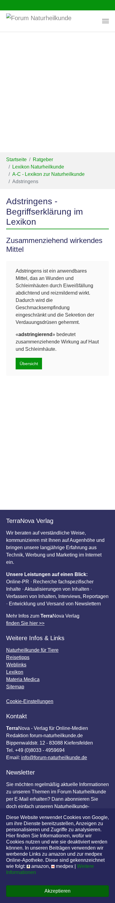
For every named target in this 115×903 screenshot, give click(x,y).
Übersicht (29, 363)
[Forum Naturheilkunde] (48, 21)
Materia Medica (23, 679)
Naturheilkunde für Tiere (32, 650)
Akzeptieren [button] (57, 891)
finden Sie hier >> (25, 623)
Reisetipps (17, 657)
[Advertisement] (57, 92)
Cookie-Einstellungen (29, 701)
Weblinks (16, 664)
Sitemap (15, 686)
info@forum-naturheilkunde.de (54, 757)
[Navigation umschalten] (105, 21)
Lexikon (14, 672)
